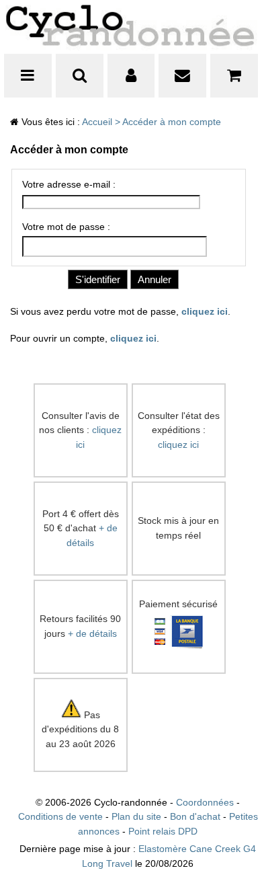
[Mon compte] (131, 76)
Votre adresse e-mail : (69, 185)
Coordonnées (205, 803)
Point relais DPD (163, 831)
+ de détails (92, 634)
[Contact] (182, 76)
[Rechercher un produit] (79, 76)
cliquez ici (204, 312)
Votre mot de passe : (66, 227)
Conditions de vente (60, 817)
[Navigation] (28, 76)
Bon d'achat (195, 817)
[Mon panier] (234, 76)
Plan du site (136, 817)
